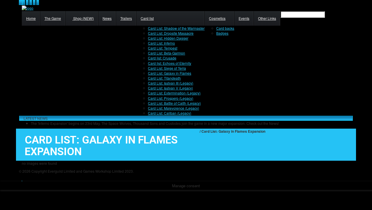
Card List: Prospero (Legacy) (170, 98)
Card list (147, 18)
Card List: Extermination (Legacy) (174, 92)
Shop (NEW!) (83, 18)
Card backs (225, 28)
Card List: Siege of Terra (167, 68)
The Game (52, 18)
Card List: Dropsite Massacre (171, 33)
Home (31, 18)
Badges (222, 33)
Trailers (126, 18)
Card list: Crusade (162, 57)
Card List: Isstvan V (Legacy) (170, 87)
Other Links (267, 18)
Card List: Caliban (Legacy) (169, 113)
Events (244, 18)
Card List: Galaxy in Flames (169, 73)
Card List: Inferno (161, 43)
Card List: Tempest (162, 48)
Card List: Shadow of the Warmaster (176, 28)
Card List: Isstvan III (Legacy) (170, 82)
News (107, 18)
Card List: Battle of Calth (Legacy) (174, 103)
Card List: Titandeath (164, 78)
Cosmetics (217, 18)
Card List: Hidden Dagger (168, 38)
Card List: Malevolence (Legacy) (173, 108)
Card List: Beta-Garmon (166, 52)
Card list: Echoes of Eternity (169, 63)
